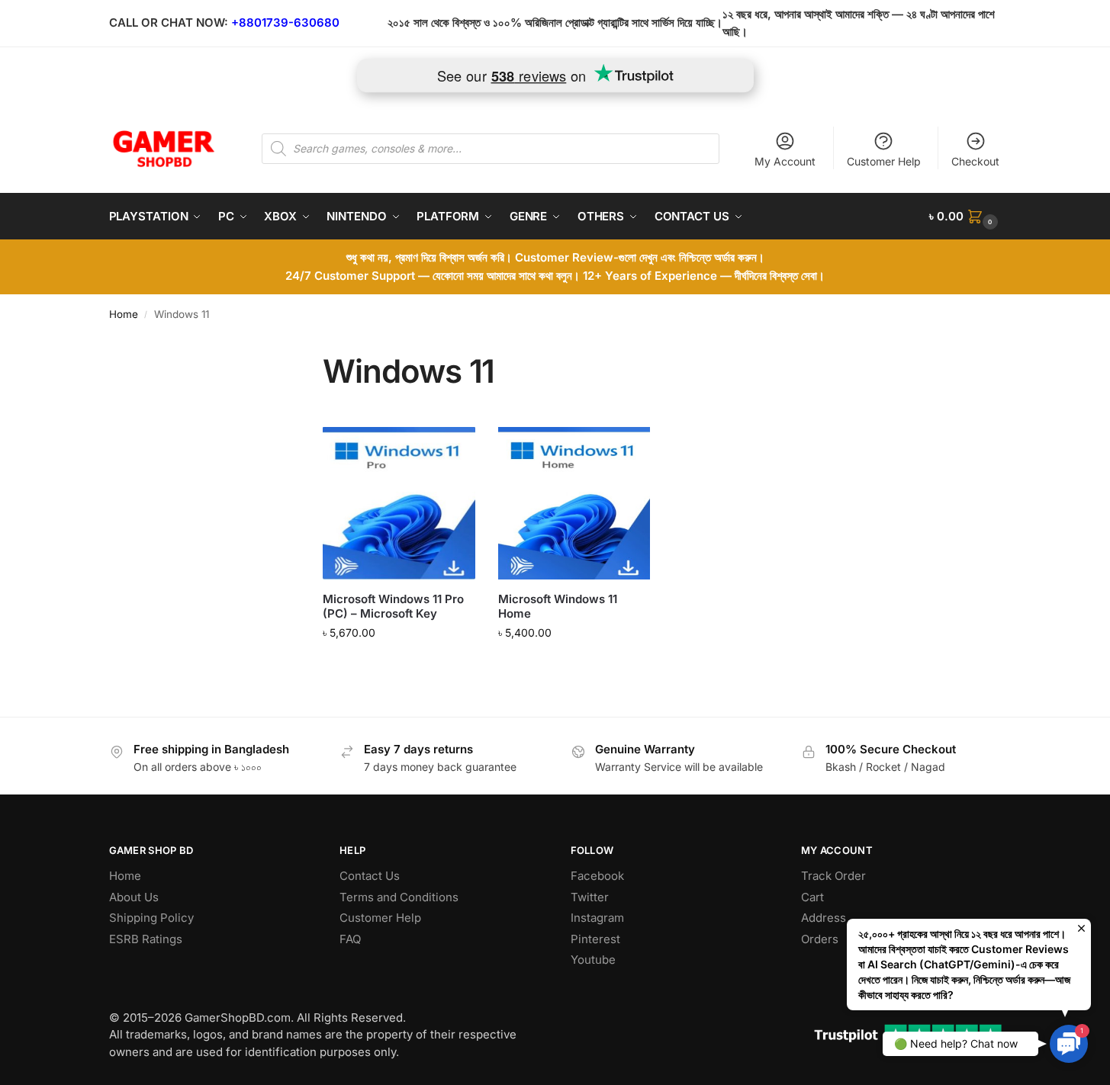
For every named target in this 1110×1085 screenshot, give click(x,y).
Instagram (597, 917)
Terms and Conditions (398, 897)
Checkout (975, 161)
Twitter (590, 897)
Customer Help (884, 161)
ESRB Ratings (145, 939)
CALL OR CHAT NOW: (168, 22)
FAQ (350, 939)
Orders (819, 939)
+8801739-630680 (285, 22)
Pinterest (595, 939)
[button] (965, 216)
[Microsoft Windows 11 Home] (574, 503)
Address (823, 917)
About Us (134, 897)
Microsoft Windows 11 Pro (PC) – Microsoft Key (393, 606)
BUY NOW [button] (399, 664)
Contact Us (369, 875)
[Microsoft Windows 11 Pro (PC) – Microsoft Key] (399, 503)
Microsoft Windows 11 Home (557, 606)
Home (123, 314)
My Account (785, 161)
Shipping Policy (151, 917)
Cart (812, 897)
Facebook (597, 875)
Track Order (833, 875)
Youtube (593, 959)
